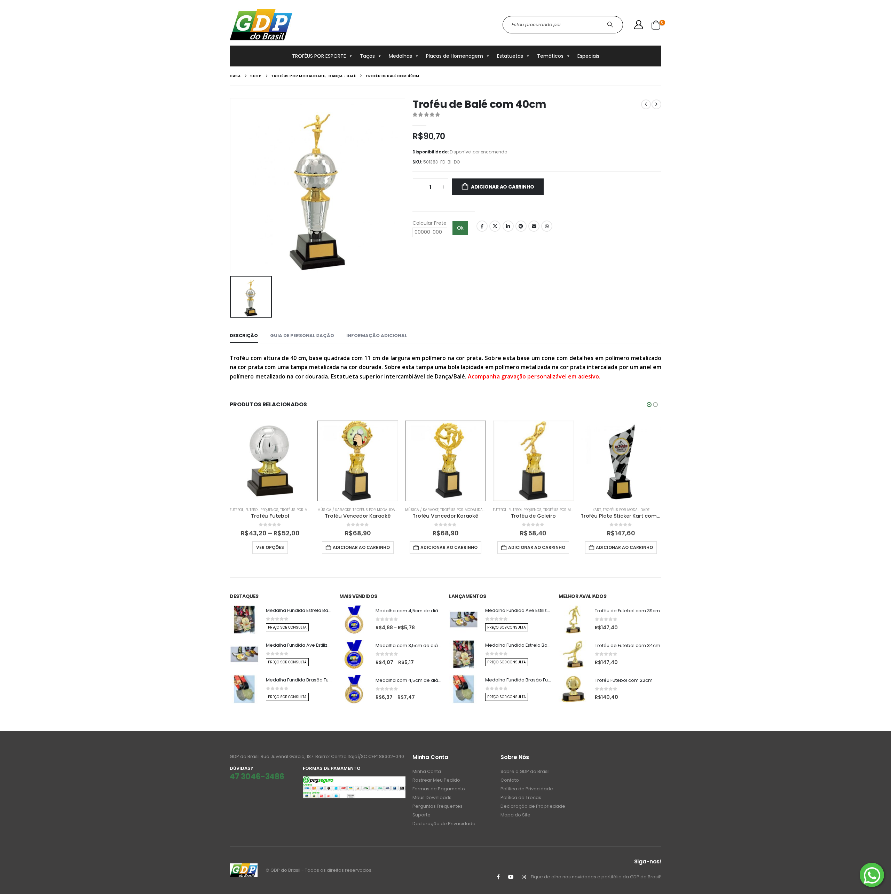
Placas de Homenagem (454, 56)
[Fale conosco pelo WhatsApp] (872, 875)
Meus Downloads (431, 797)
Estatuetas (510, 56)
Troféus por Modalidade (303, 509)
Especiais (588, 56)
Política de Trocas (520, 797)
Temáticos (550, 56)
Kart (596, 509)
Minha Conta (426, 771)
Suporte (421, 815)
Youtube (511, 877)
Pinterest (521, 226)
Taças (367, 56)
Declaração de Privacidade (443, 823)
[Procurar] (611, 24)
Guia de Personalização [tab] (302, 335)
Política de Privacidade (526, 788)
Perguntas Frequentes (437, 806)
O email (533, 226)
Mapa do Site (515, 815)
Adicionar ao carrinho (502, 186)
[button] (649, 404)
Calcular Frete (429, 222)
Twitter (494, 226)
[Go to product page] (270, 461)
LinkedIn (508, 226)
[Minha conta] (638, 24)
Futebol (237, 509)
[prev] (646, 104)
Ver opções (270, 547)
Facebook (482, 226)
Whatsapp (546, 226)
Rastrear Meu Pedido (436, 780)
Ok (460, 227)
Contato (509, 780)
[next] (656, 104)
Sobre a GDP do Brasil (525, 771)
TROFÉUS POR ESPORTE (319, 56)
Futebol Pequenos (261, 509)
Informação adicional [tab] (376, 335)
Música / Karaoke (334, 509)
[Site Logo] (261, 24)
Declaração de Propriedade (532, 806)
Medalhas (400, 56)
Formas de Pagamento (438, 788)
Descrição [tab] (244, 335)
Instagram (524, 877)
